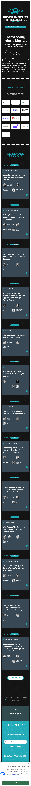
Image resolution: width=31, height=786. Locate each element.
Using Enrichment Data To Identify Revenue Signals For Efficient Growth (13, 489)
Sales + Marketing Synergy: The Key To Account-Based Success (14, 257)
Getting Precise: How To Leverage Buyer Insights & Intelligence (13, 217)
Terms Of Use (13, 699)
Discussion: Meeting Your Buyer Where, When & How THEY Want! (13, 568)
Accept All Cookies (15, 782)
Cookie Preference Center (15, 778)
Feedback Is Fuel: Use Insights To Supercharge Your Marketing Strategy (12, 607)
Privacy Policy (5, 699)
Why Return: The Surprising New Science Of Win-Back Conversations (14, 529)
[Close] (29, 764)
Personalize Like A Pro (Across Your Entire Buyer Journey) (13, 374)
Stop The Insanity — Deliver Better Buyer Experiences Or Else (14, 177)
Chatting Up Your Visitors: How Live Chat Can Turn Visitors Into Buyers (13, 450)
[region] (15, 774)
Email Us (20, 699)
